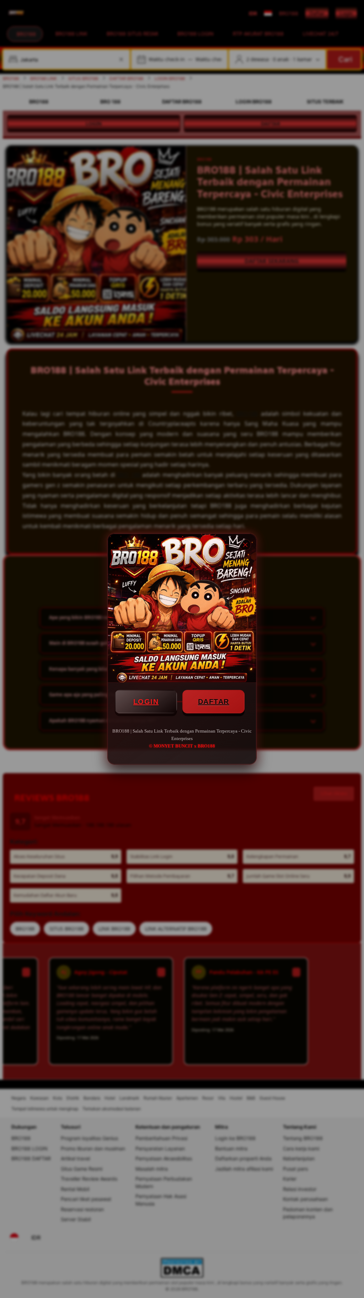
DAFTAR (213, 702)
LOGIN (146, 702)
